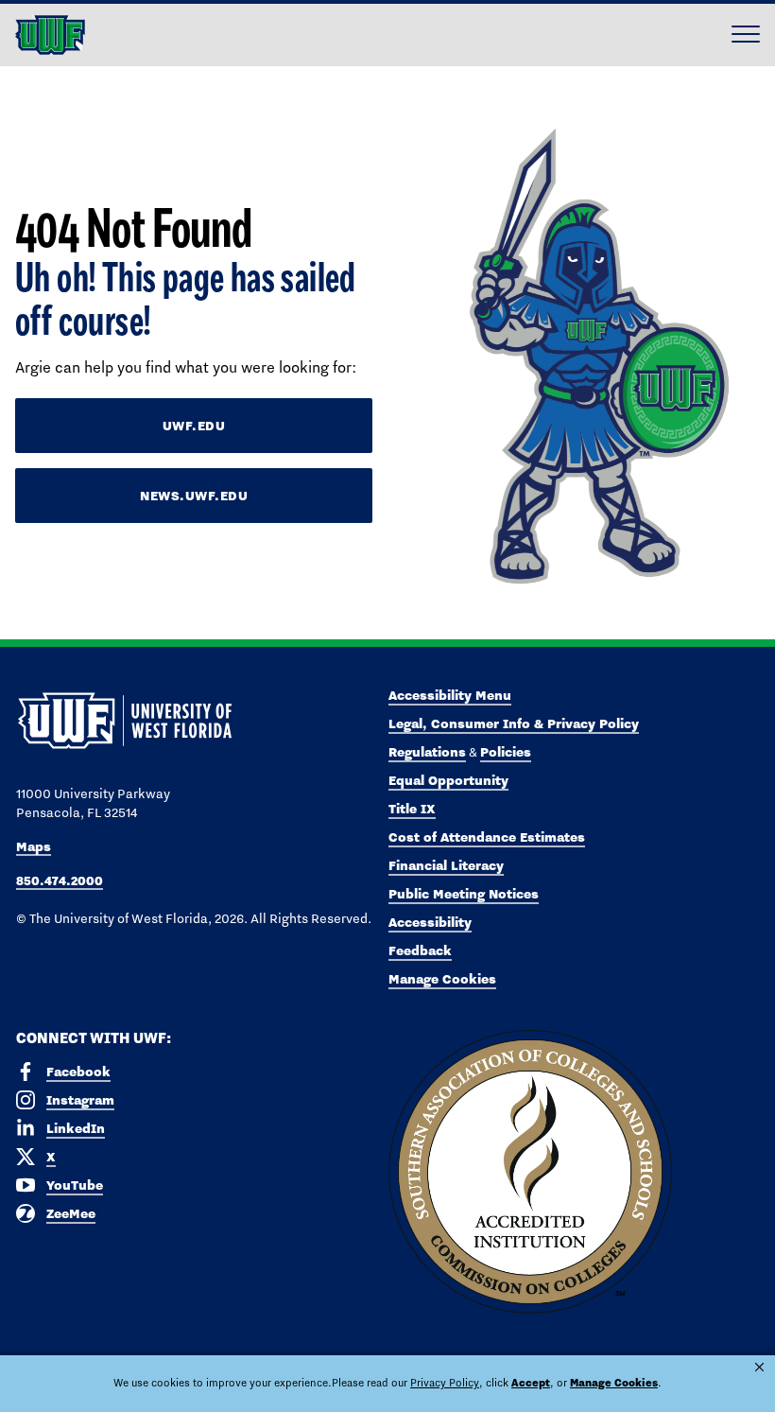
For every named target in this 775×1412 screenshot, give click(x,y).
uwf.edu (194, 425)
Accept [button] (530, 1382)
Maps (33, 846)
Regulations (427, 751)
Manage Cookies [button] (614, 1382)
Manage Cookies (442, 978)
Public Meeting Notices (463, 893)
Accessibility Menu (449, 695)
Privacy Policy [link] (444, 1382)
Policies (505, 751)
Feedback (420, 950)
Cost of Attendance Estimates (486, 836)
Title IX (412, 808)
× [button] (759, 1367)
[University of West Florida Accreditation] (530, 1173)
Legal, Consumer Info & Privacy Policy (513, 723)
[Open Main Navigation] (746, 35)
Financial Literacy (446, 865)
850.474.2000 (59, 880)
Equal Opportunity (448, 780)
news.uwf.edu (194, 495)
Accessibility (430, 922)
